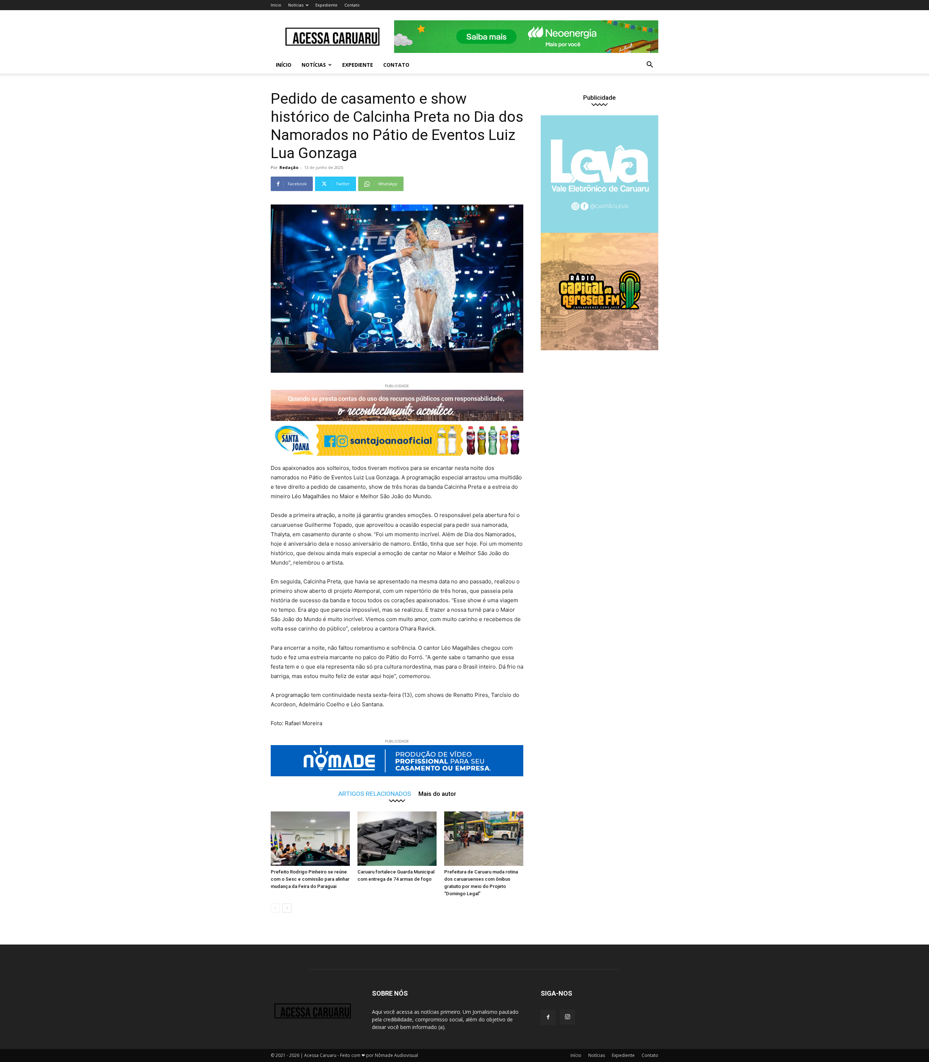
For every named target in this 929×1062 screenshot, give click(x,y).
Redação (288, 167)
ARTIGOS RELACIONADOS (374, 793)
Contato (352, 5)
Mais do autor (437, 793)
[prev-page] (275, 908)
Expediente (326, 5)
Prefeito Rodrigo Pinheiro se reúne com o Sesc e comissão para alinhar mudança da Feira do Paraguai (310, 879)
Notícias (295, 5)
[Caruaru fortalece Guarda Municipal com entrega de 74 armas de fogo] (397, 838)
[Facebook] (548, 1017)
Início (276, 5)
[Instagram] (567, 1017)
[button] (649, 65)
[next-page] (286, 908)
